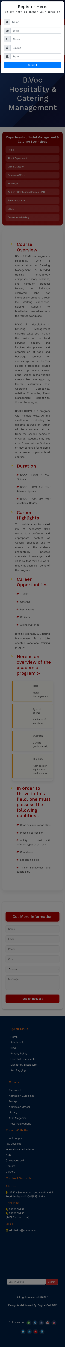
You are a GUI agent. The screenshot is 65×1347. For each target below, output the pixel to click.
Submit (32, 64)
